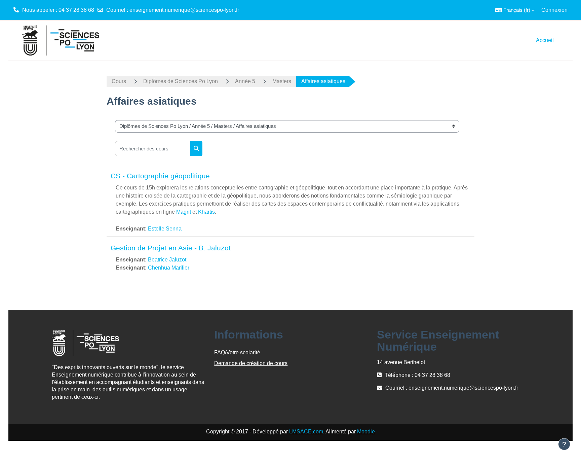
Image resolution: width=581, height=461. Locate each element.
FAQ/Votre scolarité (237, 352)
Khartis (206, 212)
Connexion (554, 10)
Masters (281, 81)
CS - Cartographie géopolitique (160, 176)
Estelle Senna (165, 229)
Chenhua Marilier (168, 268)
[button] (515, 10)
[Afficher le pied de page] (564, 444)
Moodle (366, 431)
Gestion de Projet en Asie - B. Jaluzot (171, 248)
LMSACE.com (306, 431)
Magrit (183, 212)
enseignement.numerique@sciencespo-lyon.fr (184, 10)
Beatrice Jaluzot (167, 259)
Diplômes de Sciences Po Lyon (180, 81)
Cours (119, 81)
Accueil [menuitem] (545, 40)
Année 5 (245, 81)
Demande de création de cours (250, 363)
